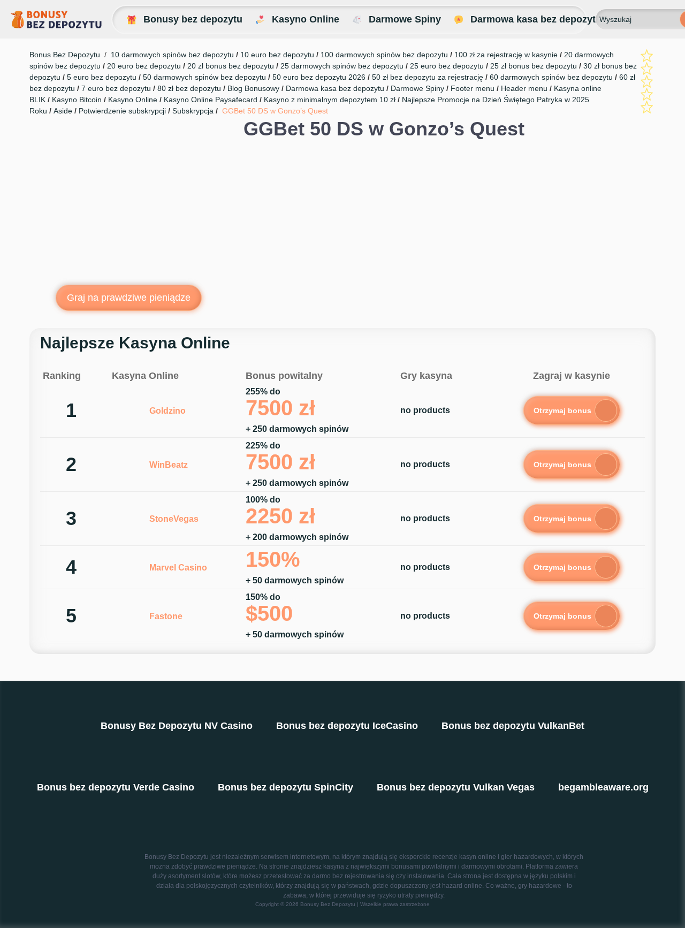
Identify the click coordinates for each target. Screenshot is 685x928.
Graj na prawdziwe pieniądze (129, 297)
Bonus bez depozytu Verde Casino (115, 787)
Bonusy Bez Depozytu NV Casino (177, 725)
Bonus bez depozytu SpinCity (285, 787)
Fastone (165, 616)
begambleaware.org (603, 787)
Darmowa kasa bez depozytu (536, 19)
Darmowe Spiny (405, 19)
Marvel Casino (178, 567)
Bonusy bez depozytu (192, 19)
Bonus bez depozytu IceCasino (347, 725)
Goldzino (167, 410)
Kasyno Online (305, 19)
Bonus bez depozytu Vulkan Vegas (456, 787)
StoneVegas (174, 518)
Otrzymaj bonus (562, 410)
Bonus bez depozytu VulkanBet (513, 725)
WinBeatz (168, 464)
